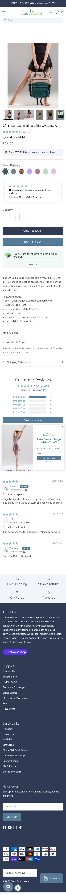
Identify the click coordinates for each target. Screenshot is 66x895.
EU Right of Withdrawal (16, 701)
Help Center (9, 711)
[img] (10, 484)
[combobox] (33, 23)
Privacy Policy (10, 763)
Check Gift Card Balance (16, 753)
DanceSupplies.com (20, 884)
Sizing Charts (10, 695)
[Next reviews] (61, 194)
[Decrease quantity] (6, 219)
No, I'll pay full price (48, 461)
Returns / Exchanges (14, 690)
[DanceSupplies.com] (31, 15)
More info (33, 267)
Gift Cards (8, 747)
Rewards (8, 731)
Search (6, 706)
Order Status (10, 684)
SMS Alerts (9, 769)
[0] (56, 15)
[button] (11, 134)
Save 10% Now (48, 458)
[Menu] (3, 14)
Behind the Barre (12, 774)
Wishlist (7, 742)
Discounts (8, 737)
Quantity (8, 212)
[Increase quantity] (25, 219)
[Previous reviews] (5, 194)
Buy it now (33, 244)
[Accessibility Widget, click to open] (17, 887)
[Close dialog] (62, 426)
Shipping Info (10, 679)
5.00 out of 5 (41, 389)
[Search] (5, 23)
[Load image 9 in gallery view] (33, 78)
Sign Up (12, 819)
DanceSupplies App (14, 758)
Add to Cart (33, 233)
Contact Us (9, 674)
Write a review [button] (33, 423)
